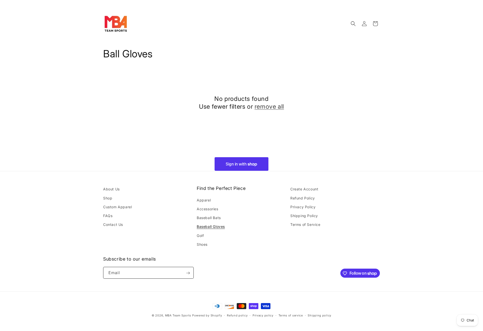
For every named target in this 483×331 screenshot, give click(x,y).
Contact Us (113, 224)
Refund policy (237, 315)
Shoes (202, 244)
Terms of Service (305, 224)
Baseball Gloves (211, 226)
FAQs (107, 215)
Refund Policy (302, 198)
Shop (107, 198)
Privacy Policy (302, 206)
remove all (269, 106)
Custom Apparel (117, 206)
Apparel (204, 200)
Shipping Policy (304, 215)
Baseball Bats (209, 217)
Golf (200, 235)
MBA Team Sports (178, 315)
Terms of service (290, 315)
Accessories (207, 208)
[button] (353, 23)
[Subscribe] (187, 273)
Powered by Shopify (207, 315)
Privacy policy (263, 315)
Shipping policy (319, 315)
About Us (111, 189)
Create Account (304, 189)
